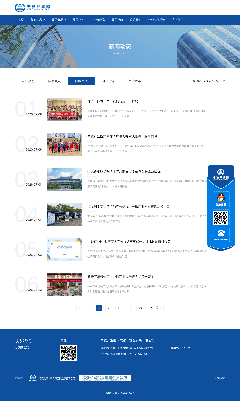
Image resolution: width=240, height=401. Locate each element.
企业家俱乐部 (156, 19)
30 (140, 307)
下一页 (154, 307)
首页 (21, 19)
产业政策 (134, 81)
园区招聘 (117, 19)
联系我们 (135, 19)
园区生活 (81, 81)
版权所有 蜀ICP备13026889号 (120, 393)
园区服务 (78, 19)
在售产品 (99, 19)
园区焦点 (54, 81)
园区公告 (108, 81)
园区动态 (28, 81)
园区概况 (57, 19)
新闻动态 (36, 19)
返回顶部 (221, 377)
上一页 (86, 307)
